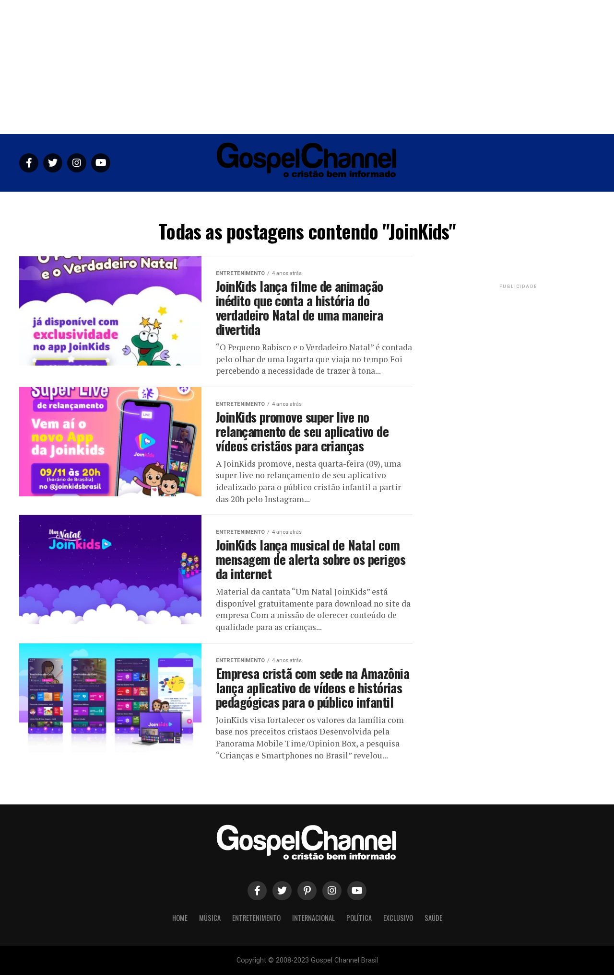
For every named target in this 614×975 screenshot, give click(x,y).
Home (174, 203)
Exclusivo (402, 203)
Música (205, 203)
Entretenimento (254, 203)
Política (361, 203)
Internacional (313, 203)
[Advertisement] (307, 67)
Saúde (439, 203)
